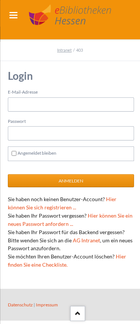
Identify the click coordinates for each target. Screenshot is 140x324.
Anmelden (71, 181)
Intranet (64, 50)
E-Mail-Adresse (23, 92)
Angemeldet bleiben (37, 153)
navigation (13, 15)
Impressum (47, 305)
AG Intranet (86, 240)
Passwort (17, 121)
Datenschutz (20, 305)
